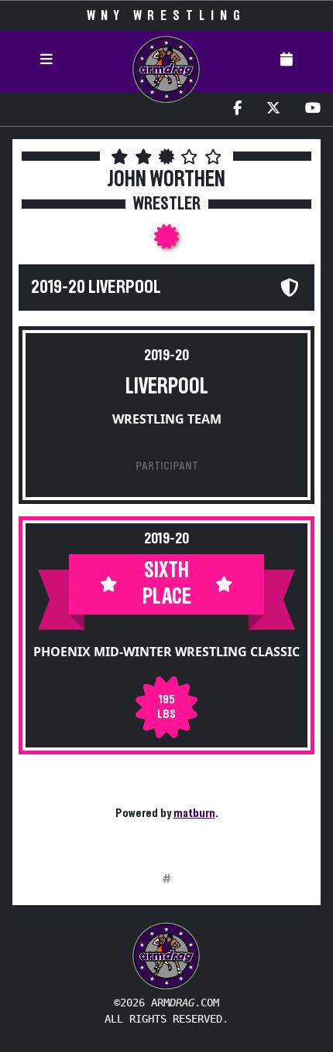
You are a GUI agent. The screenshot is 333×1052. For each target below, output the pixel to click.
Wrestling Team (166, 418)
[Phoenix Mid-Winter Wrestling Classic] (166, 241)
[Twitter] (273, 109)
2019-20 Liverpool (96, 287)
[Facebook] (237, 109)
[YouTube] (313, 109)
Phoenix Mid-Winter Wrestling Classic (166, 651)
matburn (194, 813)
